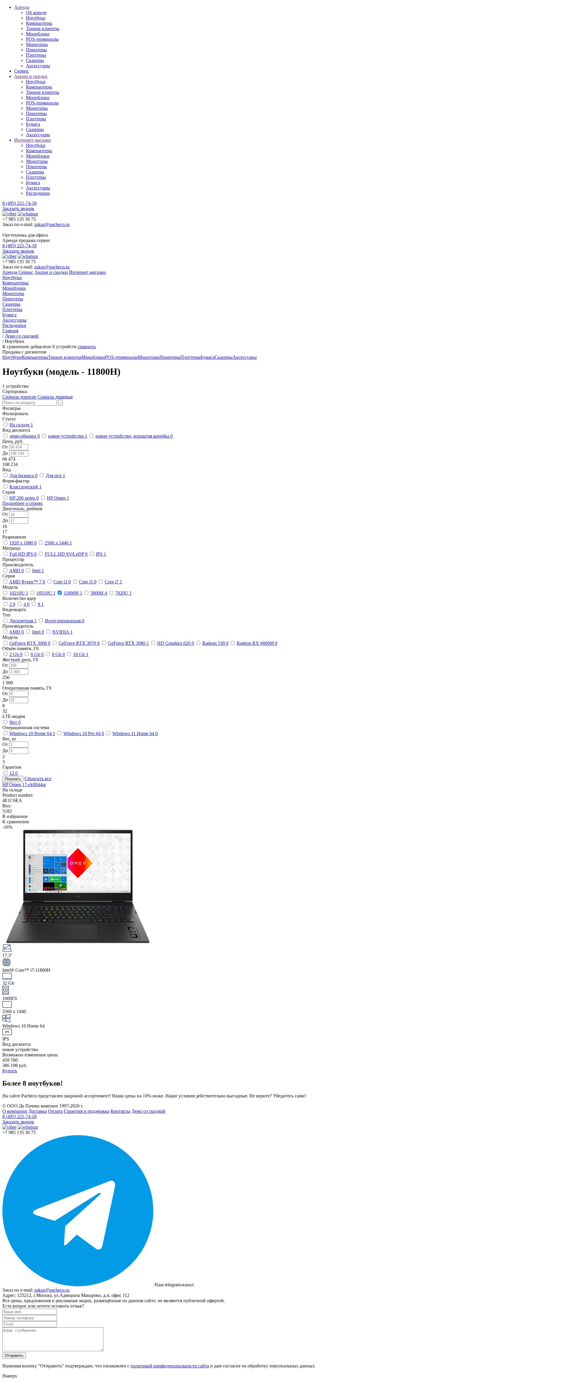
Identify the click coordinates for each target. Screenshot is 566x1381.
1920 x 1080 (23, 542)
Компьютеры (39, 23)
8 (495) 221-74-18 (19, 203)
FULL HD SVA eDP (66, 554)
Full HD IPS (23, 554)
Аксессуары (38, 65)
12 (13, 772)
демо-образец (24, 435)
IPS (101, 554)
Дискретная (23, 620)
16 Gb (80, 654)
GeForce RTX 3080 (128, 643)
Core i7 (113, 581)
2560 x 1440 (58, 542)
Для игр (55, 475)
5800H (99, 592)
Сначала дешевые (55, 396)
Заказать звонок (18, 208)
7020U (123, 592)
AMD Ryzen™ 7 (27, 581)
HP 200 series (24, 497)
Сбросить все (37, 778)
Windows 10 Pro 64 (83, 733)
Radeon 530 (215, 643)
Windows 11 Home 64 (135, 733)
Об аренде (36, 12)
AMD (16, 570)
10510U (46, 592)
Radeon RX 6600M (257, 643)
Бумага (33, 124)
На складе (21, 424)
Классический (25, 486)
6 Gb (37, 654)
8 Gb (58, 654)
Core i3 (62, 581)
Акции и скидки (30, 76)
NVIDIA (62, 631)
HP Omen (58, 497)
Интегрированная (64, 620)
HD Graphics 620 (175, 643)
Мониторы (37, 44)
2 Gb (15, 654)
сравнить (87, 346)
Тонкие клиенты (42, 28)
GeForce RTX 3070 (79, 643)
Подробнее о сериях (22, 503)
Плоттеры (36, 55)
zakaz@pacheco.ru (52, 224)
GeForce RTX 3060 (29, 643)
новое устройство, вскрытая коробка (134, 435)
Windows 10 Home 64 (32, 733)
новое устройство (67, 435)
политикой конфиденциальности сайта (170, 1365)
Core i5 (87, 581)
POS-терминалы (42, 39)
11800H (73, 592)
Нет (15, 722)
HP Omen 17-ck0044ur (24, 784)
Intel (38, 570)
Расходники (38, 193)
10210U (18, 592)
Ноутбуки (35, 17)
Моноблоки (38, 33)
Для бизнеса (23, 475)
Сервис (21, 70)
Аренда (21, 7)
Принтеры (36, 49)
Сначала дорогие (19, 396)
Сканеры (35, 60)
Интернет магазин (32, 140)
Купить (9, 1070)
